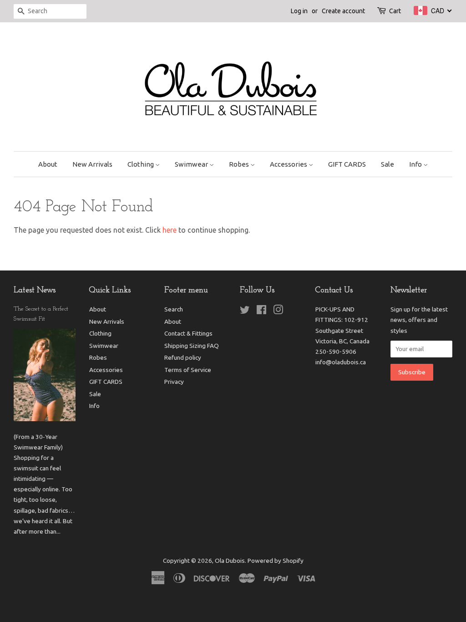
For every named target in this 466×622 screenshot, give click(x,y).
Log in (299, 11)
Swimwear (192, 164)
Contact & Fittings (188, 333)
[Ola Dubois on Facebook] (261, 311)
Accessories (289, 164)
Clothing (141, 164)
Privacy (174, 381)
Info (416, 164)
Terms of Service (187, 369)
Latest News (35, 290)
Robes (239, 164)
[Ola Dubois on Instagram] (278, 311)
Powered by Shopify (276, 560)
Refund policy (182, 357)
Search (173, 309)
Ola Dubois (230, 560)
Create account (343, 11)
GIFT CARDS (347, 164)
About (47, 164)
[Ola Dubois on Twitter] (245, 311)
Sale (387, 164)
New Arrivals (92, 164)
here (169, 230)
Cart (395, 11)
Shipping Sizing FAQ (191, 345)
